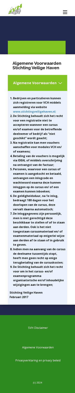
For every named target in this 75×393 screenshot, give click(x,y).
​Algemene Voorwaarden (37, 347)
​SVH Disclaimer (37, 328)
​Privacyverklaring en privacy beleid (38, 360)
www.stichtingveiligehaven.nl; (34, 111)
